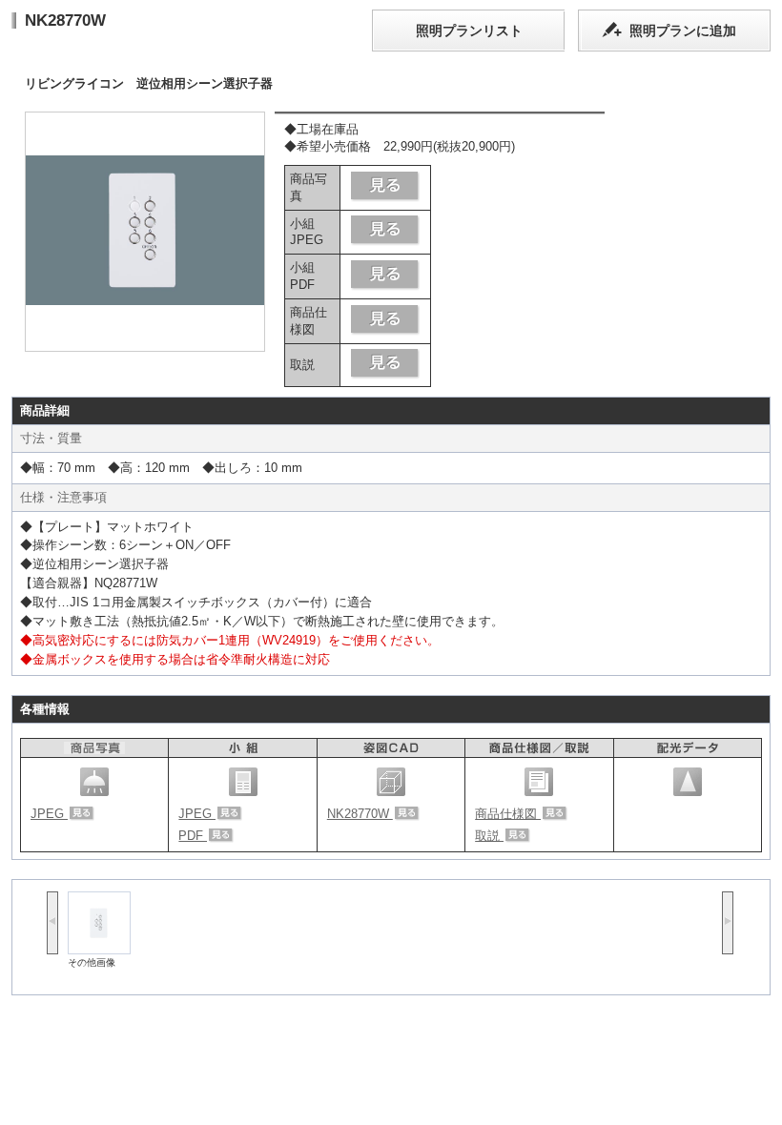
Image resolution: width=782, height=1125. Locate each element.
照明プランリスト (469, 30)
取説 (489, 835)
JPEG (49, 814)
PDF (192, 835)
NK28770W (360, 814)
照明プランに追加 (682, 30)
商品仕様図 (508, 814)
